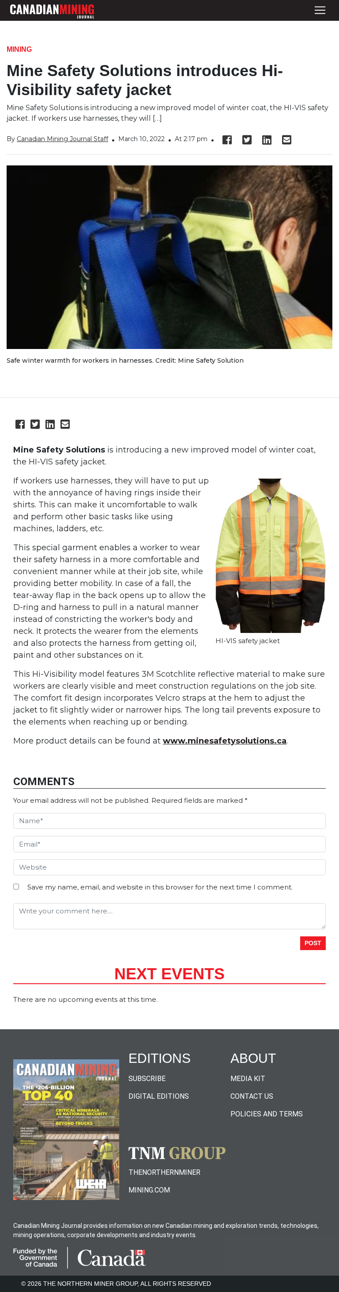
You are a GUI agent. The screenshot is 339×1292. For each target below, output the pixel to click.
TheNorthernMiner (164, 1172)
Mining (19, 49)
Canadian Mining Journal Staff (62, 139)
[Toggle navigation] (320, 10)
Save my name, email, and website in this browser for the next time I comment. (160, 887)
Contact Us (251, 1096)
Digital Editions (158, 1096)
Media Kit (247, 1078)
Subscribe (147, 1078)
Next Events (169, 974)
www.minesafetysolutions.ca (224, 741)
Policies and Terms (266, 1114)
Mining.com (149, 1190)
